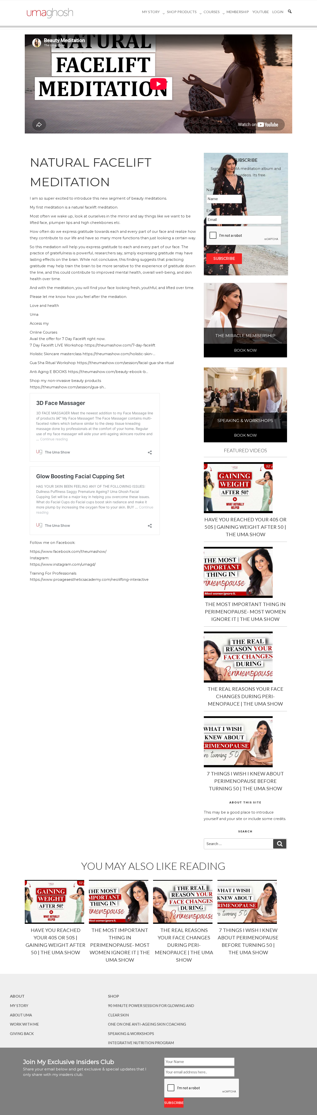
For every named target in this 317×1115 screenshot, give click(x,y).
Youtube (260, 12)
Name (214, 189)
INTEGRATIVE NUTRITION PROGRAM (141, 1042)
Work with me (24, 1024)
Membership (238, 12)
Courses (212, 12)
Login (277, 12)
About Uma (21, 1015)
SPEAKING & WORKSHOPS (131, 1033)
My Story (151, 12)
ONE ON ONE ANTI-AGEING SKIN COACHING (147, 1024)
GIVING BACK (22, 1033)
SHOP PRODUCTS (182, 12)
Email (213, 210)
